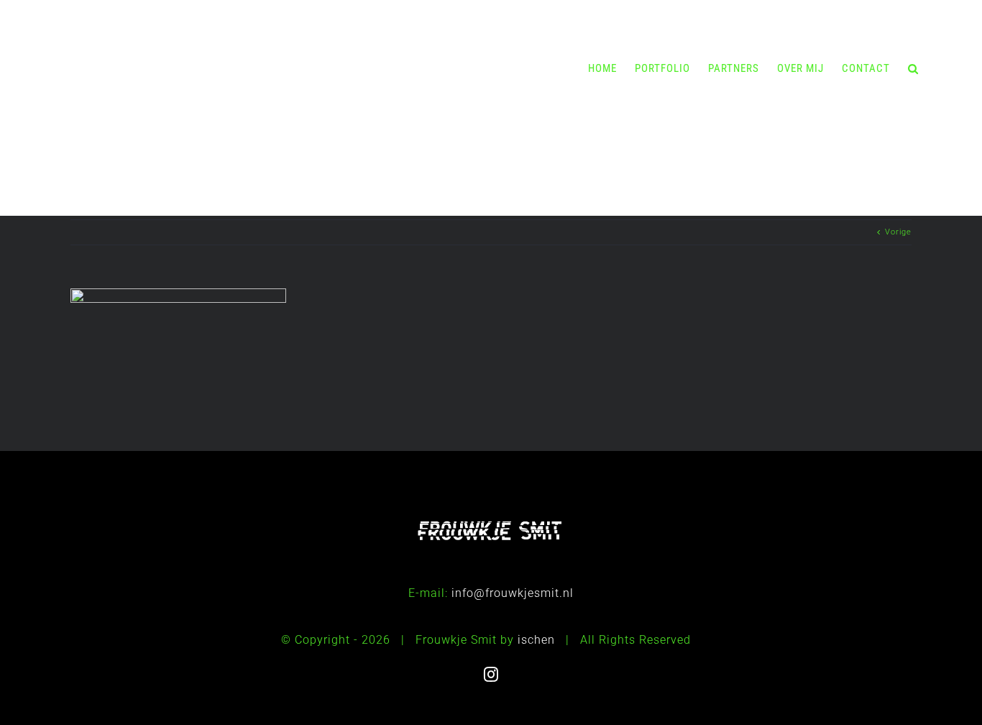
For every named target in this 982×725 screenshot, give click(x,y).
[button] (913, 68)
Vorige (898, 232)
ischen (536, 640)
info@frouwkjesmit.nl (512, 593)
